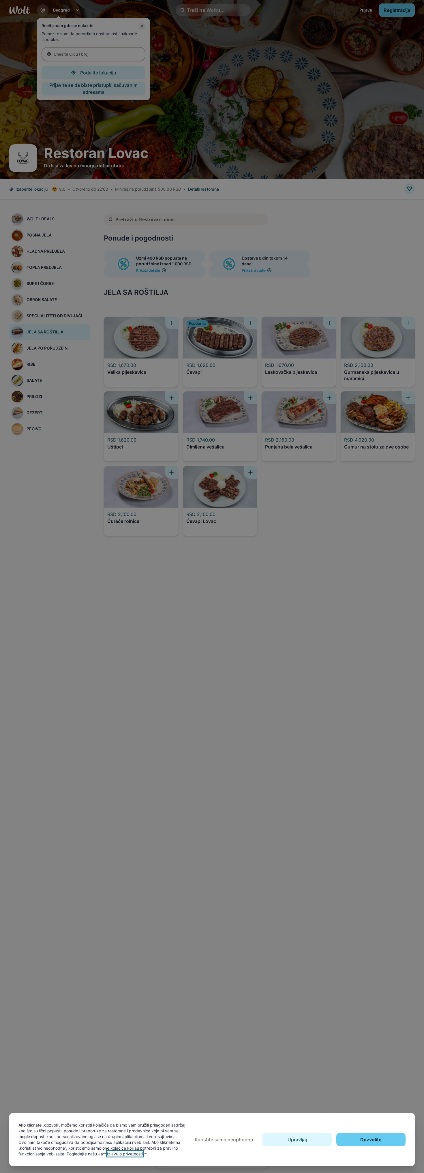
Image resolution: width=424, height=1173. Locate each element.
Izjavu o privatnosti (125, 1153)
